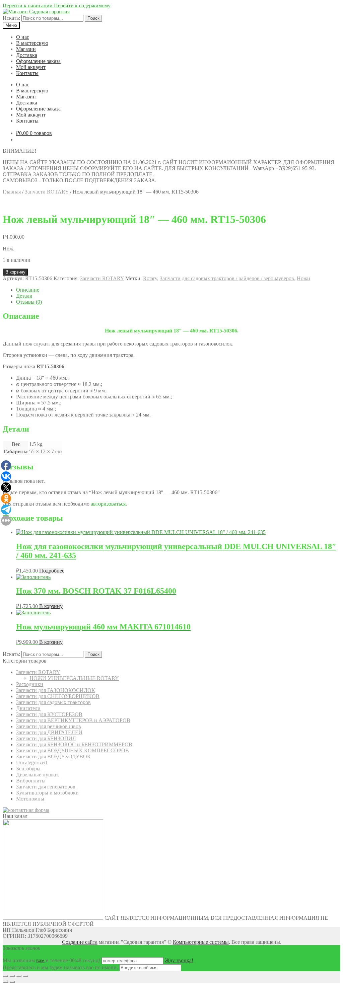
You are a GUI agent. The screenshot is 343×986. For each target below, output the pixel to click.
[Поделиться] (12, 976)
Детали (24, 296)
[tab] (178, 290)
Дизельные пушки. (37, 774)
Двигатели (28, 708)
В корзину (15, 272)
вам (40, 960)
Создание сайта (79, 942)
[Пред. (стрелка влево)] (5, 982)
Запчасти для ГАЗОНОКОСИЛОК (55, 690)
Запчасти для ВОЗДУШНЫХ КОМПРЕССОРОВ (72, 750)
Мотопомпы (30, 799)
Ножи (303, 278)
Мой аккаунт (31, 67)
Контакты (27, 73)
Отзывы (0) (29, 302)
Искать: (11, 18)
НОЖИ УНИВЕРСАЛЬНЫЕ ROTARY (74, 678)
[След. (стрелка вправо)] (12, 982)
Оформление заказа (38, 61)
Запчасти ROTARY (47, 192)
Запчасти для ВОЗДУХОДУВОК (53, 756)
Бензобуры (28, 768)
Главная (12, 192)
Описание (27, 290)
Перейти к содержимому (82, 5)
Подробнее (51, 571)
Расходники (29, 684)
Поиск (93, 18)
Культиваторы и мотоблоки (47, 792)
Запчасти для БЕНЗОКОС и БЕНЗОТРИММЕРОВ (74, 744)
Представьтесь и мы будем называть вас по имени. (60, 967)
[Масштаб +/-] (25, 976)
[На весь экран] (18, 976)
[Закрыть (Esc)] (5, 976)
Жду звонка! (179, 960)
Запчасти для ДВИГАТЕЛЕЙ (49, 732)
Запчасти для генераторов (45, 786)
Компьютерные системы (201, 942)
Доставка (26, 55)
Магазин (26, 49)
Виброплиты (31, 780)
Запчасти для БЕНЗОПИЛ (46, 738)
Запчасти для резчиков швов (48, 726)
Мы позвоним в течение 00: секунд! (52, 960)
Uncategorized (31, 762)
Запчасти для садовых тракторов (53, 702)
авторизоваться (108, 504)
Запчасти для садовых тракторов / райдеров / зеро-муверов (227, 278)
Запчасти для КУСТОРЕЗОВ (49, 714)
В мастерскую (32, 43)
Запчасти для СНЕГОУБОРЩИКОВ (57, 696)
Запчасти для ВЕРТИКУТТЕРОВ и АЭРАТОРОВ (73, 720)
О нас (22, 37)
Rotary (150, 278)
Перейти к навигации (28, 5)
